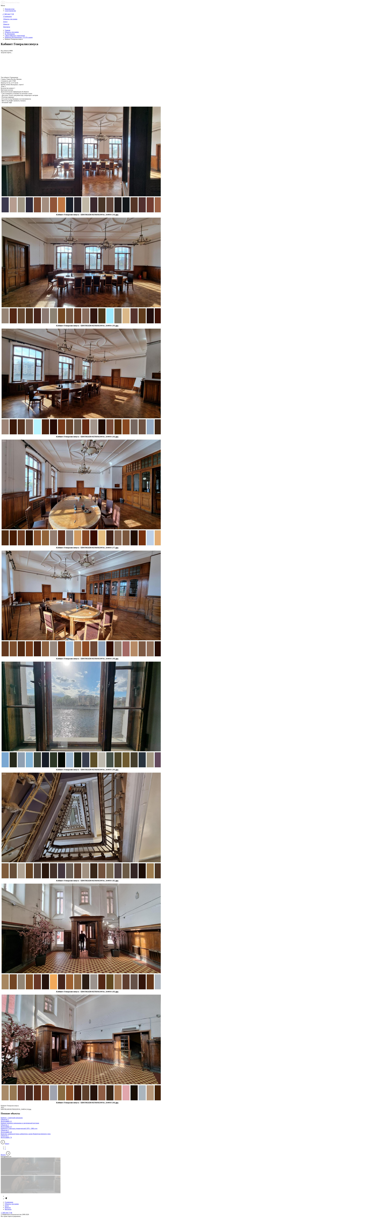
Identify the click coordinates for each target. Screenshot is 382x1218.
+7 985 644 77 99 (6, 1213)
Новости (8, 1207)
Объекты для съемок (12, 1204)
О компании (9, 1202)
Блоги (7, 1206)
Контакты (8, 1209)
